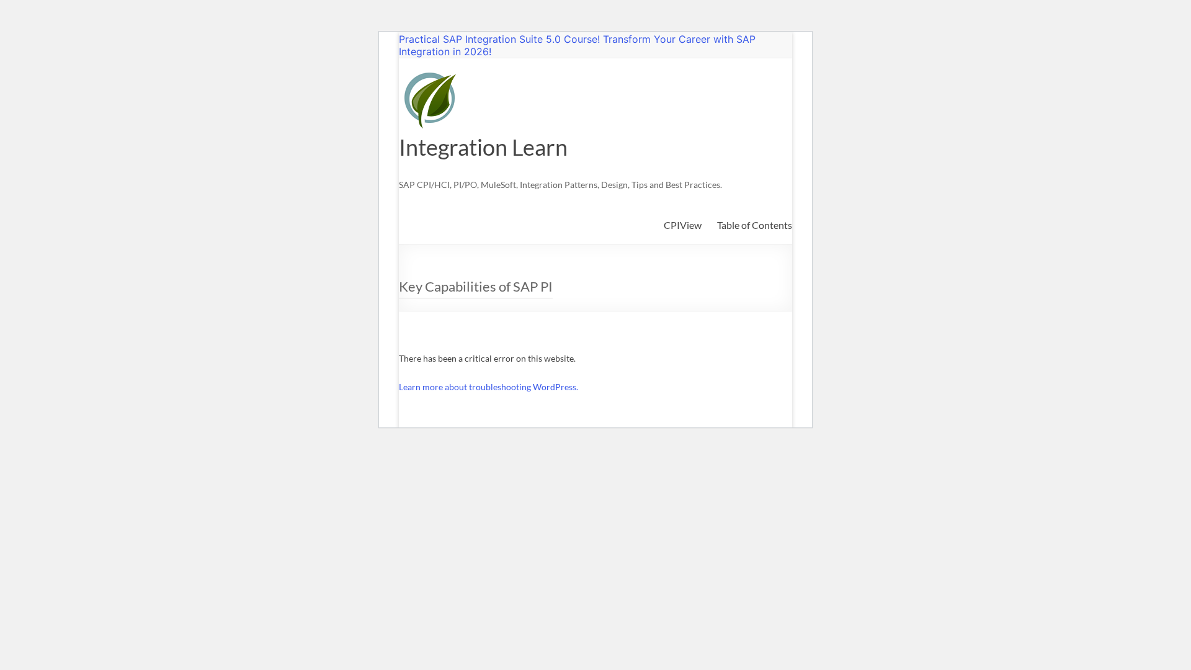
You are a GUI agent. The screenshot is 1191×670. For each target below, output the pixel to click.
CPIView (683, 225)
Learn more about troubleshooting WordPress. (488, 387)
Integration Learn (483, 147)
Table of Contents (754, 225)
